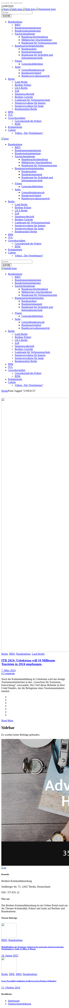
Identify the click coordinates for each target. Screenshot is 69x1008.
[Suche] (6, 16)
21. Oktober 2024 (10, 987)
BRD (12, 653)
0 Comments (8, 673)
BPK (12, 974)
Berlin (4, 653)
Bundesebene (23, 653)
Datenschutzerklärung (19, 1003)
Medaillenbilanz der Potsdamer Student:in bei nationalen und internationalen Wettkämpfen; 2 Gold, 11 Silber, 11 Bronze (32, 948)
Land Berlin (38, 653)
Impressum (14, 1000)
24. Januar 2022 (9, 955)
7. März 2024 (8, 670)
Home (4, 390)
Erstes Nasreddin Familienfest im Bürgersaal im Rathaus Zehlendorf (28, 981)
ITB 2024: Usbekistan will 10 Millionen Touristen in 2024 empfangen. (28, 662)
